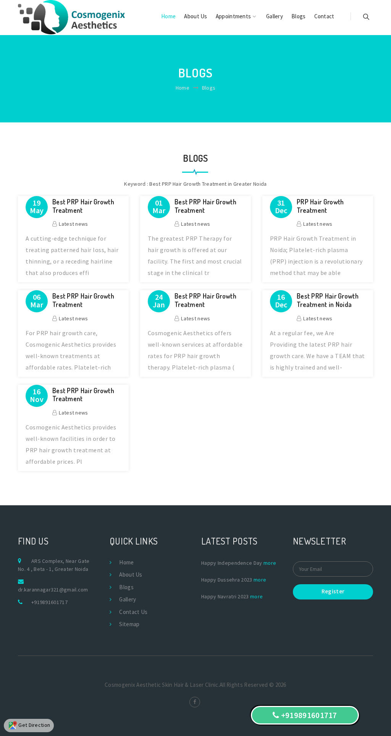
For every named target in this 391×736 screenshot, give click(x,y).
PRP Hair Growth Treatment (320, 206)
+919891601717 (49, 602)
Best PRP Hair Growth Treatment (83, 206)
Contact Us (133, 611)
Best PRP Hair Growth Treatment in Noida (328, 300)
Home (168, 16)
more (269, 562)
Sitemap (129, 624)
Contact (324, 16)
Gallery (274, 16)
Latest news (73, 223)
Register (333, 591)
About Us (195, 16)
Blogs (298, 16)
